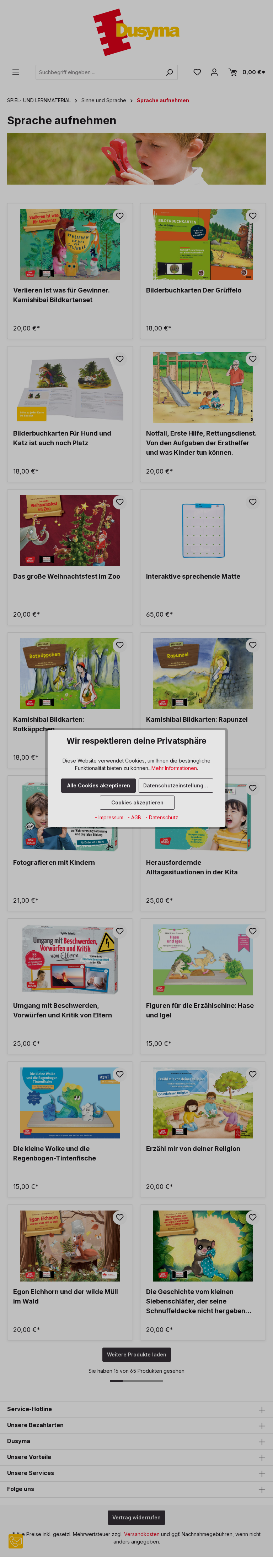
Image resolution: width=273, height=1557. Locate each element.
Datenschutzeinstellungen (176, 785)
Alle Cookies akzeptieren (98, 785)
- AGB (135, 817)
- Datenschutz (161, 817)
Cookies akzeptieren (137, 802)
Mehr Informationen (174, 768)
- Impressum (110, 817)
